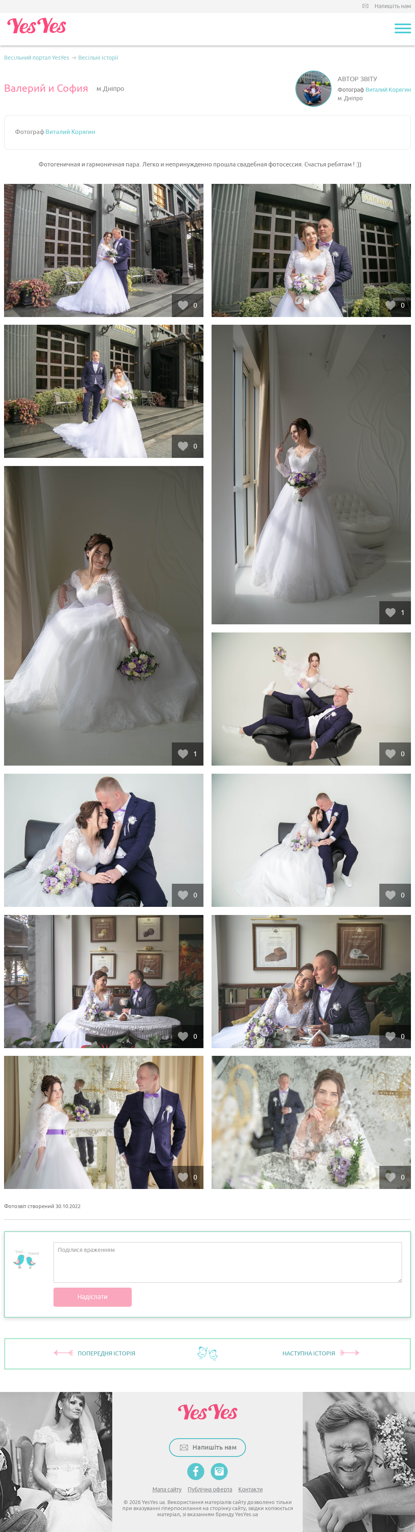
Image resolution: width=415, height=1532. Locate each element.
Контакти (250, 1489)
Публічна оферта (210, 1489)
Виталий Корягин (388, 89)
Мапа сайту (167, 1489)
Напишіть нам (392, 6)
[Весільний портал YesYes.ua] (36, 29)
